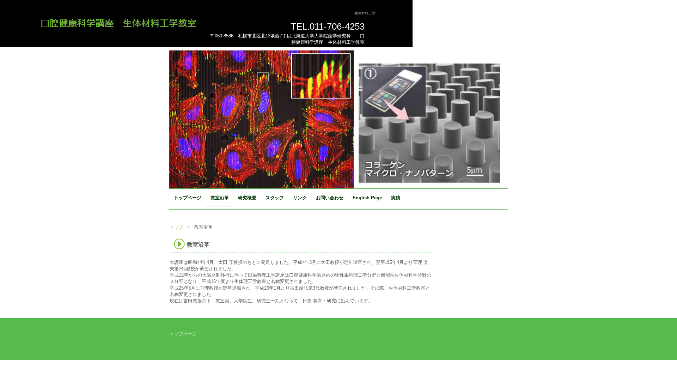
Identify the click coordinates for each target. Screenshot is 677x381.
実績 (395, 197)
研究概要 (247, 197)
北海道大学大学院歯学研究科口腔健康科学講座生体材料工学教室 (121, 21)
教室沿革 (220, 197)
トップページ (187, 197)
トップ (176, 227)
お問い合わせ (329, 197)
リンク (300, 197)
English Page (367, 197)
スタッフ (275, 197)
